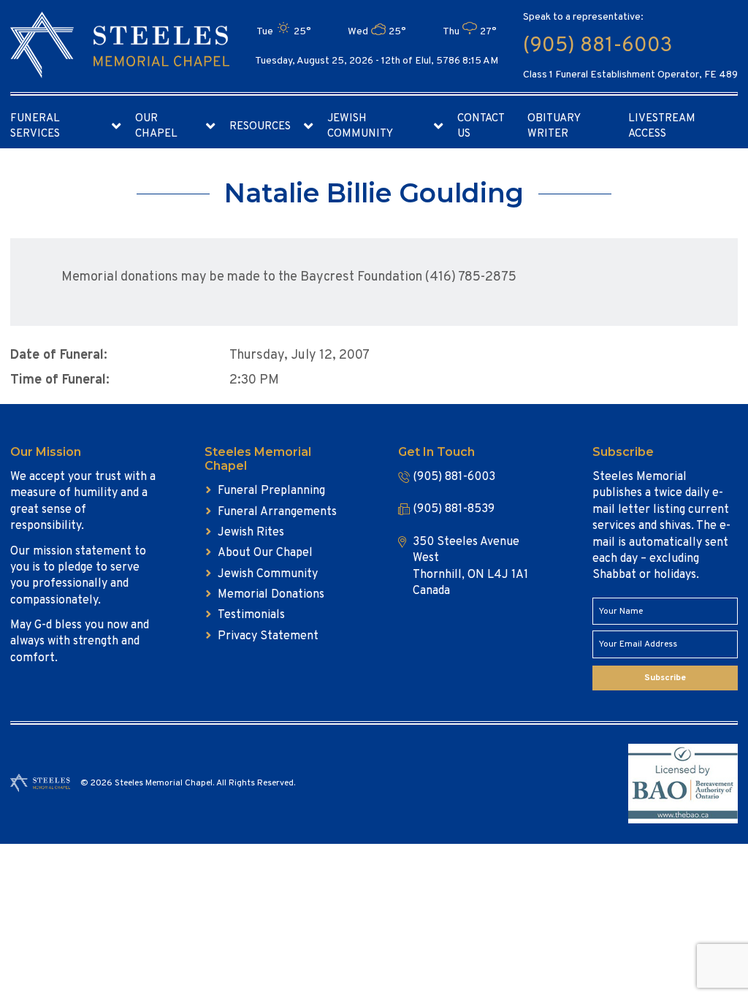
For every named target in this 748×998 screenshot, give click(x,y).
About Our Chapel (265, 553)
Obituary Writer (553, 126)
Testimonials (251, 615)
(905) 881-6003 (597, 46)
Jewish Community (360, 126)
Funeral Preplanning (271, 491)
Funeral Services (35, 126)
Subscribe (665, 678)
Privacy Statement (268, 636)
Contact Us (480, 126)
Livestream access (661, 126)
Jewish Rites (251, 532)
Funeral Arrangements (277, 512)
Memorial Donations (271, 594)
